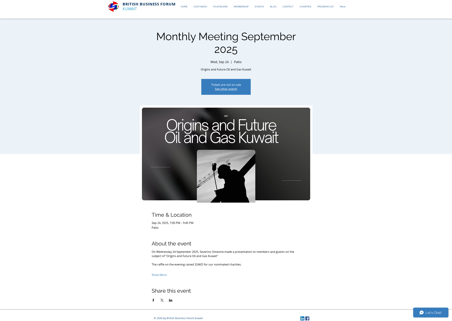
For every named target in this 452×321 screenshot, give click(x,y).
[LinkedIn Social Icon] (302, 318)
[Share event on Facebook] (153, 300)
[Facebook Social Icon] (307, 318)
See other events (226, 89)
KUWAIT (130, 8)
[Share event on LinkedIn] (170, 300)
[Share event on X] (162, 300)
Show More (159, 275)
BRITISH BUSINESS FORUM (149, 4)
